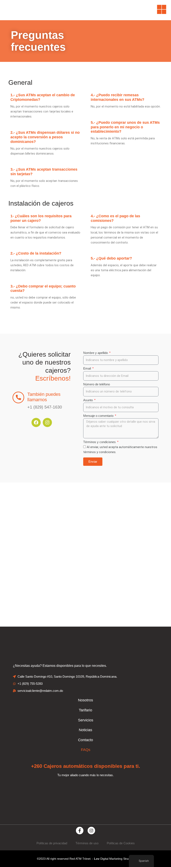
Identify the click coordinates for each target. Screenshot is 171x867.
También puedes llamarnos (43, 397)
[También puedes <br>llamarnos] (18, 397)
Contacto (85, 740)
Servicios (85, 720)
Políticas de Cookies (121, 843)
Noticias (85, 730)
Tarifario (85, 710)
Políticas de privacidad (51, 843)
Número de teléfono (96, 384)
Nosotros (85, 700)
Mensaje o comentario (98, 415)
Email (87, 368)
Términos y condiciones (100, 442)
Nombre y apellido (96, 353)
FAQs (85, 750)
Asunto (88, 400)
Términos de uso (86, 843)
